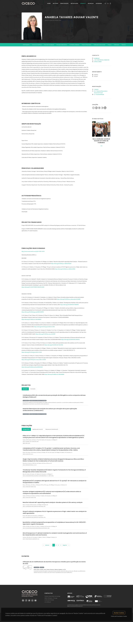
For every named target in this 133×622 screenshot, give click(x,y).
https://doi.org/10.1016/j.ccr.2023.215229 (61, 263)
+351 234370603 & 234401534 (101, 60)
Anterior (47, 545)
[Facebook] (26, 600)
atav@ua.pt (96, 58)
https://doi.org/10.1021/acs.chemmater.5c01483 (68, 299)
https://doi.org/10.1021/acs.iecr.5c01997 (45, 334)
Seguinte (65, 545)
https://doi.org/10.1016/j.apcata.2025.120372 (33, 312)
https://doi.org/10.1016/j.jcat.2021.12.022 (32, 352)
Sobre (49, 3)
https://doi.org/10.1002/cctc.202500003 (31, 319)
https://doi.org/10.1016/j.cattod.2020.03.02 (32, 367)
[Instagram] (32, 600)
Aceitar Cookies (119, 613)
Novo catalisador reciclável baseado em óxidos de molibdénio (101, 140)
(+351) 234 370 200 (49, 600)
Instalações (74, 3)
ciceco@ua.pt (47, 602)
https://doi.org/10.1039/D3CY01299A (54, 344)
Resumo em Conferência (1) (52, 429)
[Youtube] (35, 600)
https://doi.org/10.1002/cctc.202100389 (54, 374)
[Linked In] (23, 600)
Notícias (55, 3)
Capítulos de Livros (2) (37, 429)
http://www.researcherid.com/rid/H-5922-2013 (33, 251)
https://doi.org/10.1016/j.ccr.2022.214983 (65, 269)
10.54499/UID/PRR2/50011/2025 (75, 606)
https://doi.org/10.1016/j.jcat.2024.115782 (44, 326)
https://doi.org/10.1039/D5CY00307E (69, 304)
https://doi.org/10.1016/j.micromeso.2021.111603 (34, 359)
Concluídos (32, 388)
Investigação (64, 3)
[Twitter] (29, 600)
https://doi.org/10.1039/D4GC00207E (70, 339)
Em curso (25, 388)
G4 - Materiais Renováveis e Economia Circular (100, 91)
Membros (83, 3)
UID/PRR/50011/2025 (71, 605)
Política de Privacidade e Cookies (119, 616)
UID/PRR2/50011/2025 (95, 605)
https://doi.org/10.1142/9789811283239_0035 (33, 287)
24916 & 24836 (97, 61)
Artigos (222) (26, 429)
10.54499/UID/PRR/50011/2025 (84, 605)
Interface (91, 3)
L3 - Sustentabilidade (99, 94)
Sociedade (99, 3)
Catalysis (96, 89)
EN (107, 3)
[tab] (25, 388)
